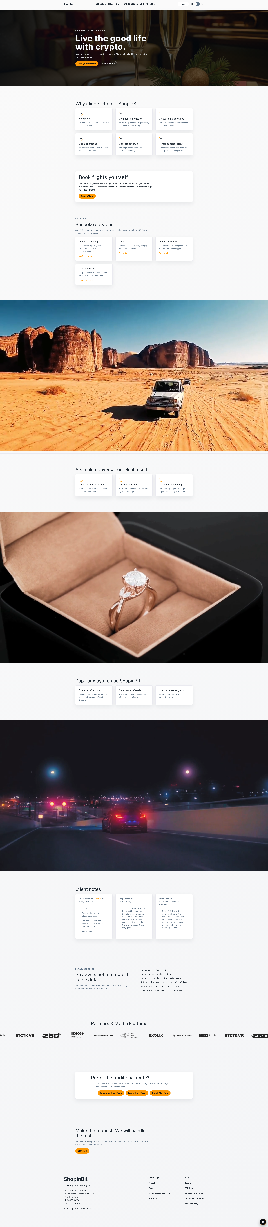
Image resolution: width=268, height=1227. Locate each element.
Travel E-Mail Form (137, 1093)
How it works (108, 63)
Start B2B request (86, 280)
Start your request (87, 63)
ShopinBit (68, 4)
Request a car (125, 253)
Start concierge (85, 256)
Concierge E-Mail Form (111, 1093)
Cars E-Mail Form (160, 1093)
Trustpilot (97, 899)
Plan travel (163, 253)
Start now (82, 1151)
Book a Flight (87, 196)
